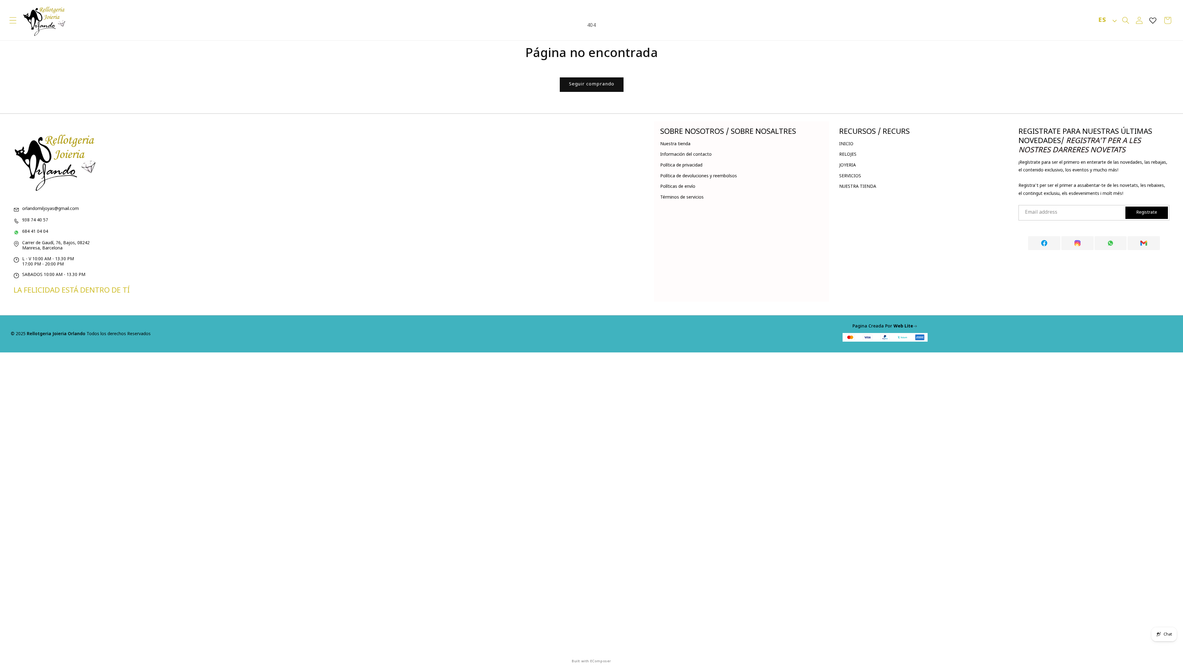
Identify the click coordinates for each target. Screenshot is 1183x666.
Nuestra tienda (675, 144)
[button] (13, 20)
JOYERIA (847, 165)
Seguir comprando (591, 84)
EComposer (600, 661)
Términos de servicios (682, 197)
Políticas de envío (677, 187)
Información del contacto (686, 155)
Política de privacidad (681, 165)
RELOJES (847, 155)
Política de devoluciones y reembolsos (698, 176)
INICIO (846, 144)
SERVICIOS (850, 176)
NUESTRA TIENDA (857, 187)
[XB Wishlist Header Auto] (1153, 20)
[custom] (1044, 243)
